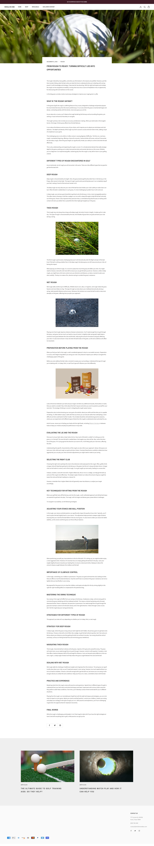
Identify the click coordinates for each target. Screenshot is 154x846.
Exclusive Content (49, 7)
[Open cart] (149, 7)
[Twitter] (135, 831)
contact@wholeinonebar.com (138, 826)
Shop (26, 7)
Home (19, 7)
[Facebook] (131, 831)
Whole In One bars (94, 423)
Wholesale (35, 7)
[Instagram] (139, 831)
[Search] (145, 7)
